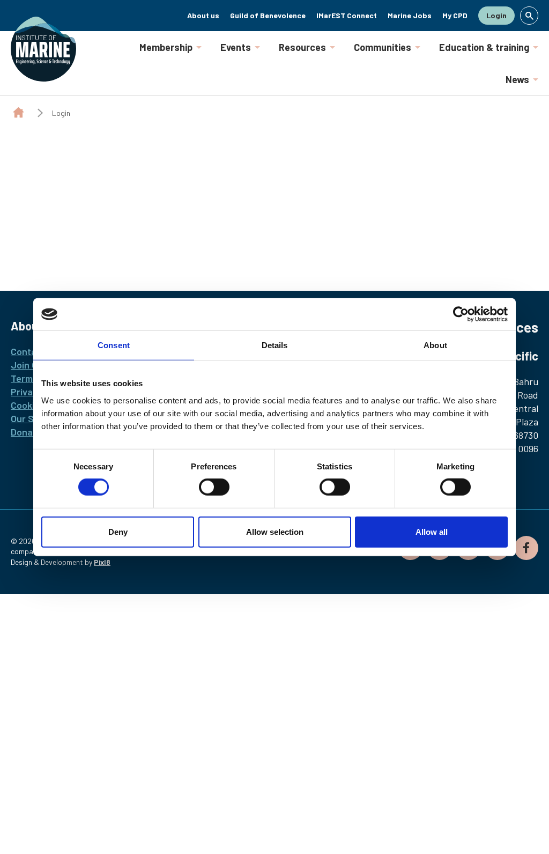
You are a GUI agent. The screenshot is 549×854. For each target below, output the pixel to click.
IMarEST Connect (346, 15)
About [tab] (435, 345)
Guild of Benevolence (268, 15)
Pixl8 (102, 561)
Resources (302, 47)
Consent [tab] (114, 345)
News (517, 79)
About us (203, 15)
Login (496, 15)
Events (235, 47)
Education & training (484, 47)
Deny (118, 531)
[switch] (214, 487)
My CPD (455, 15)
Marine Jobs (410, 15)
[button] (529, 15)
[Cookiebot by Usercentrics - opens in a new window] (461, 314)
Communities (382, 47)
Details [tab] (275, 345)
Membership (165, 47)
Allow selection (274, 531)
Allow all (432, 531)
